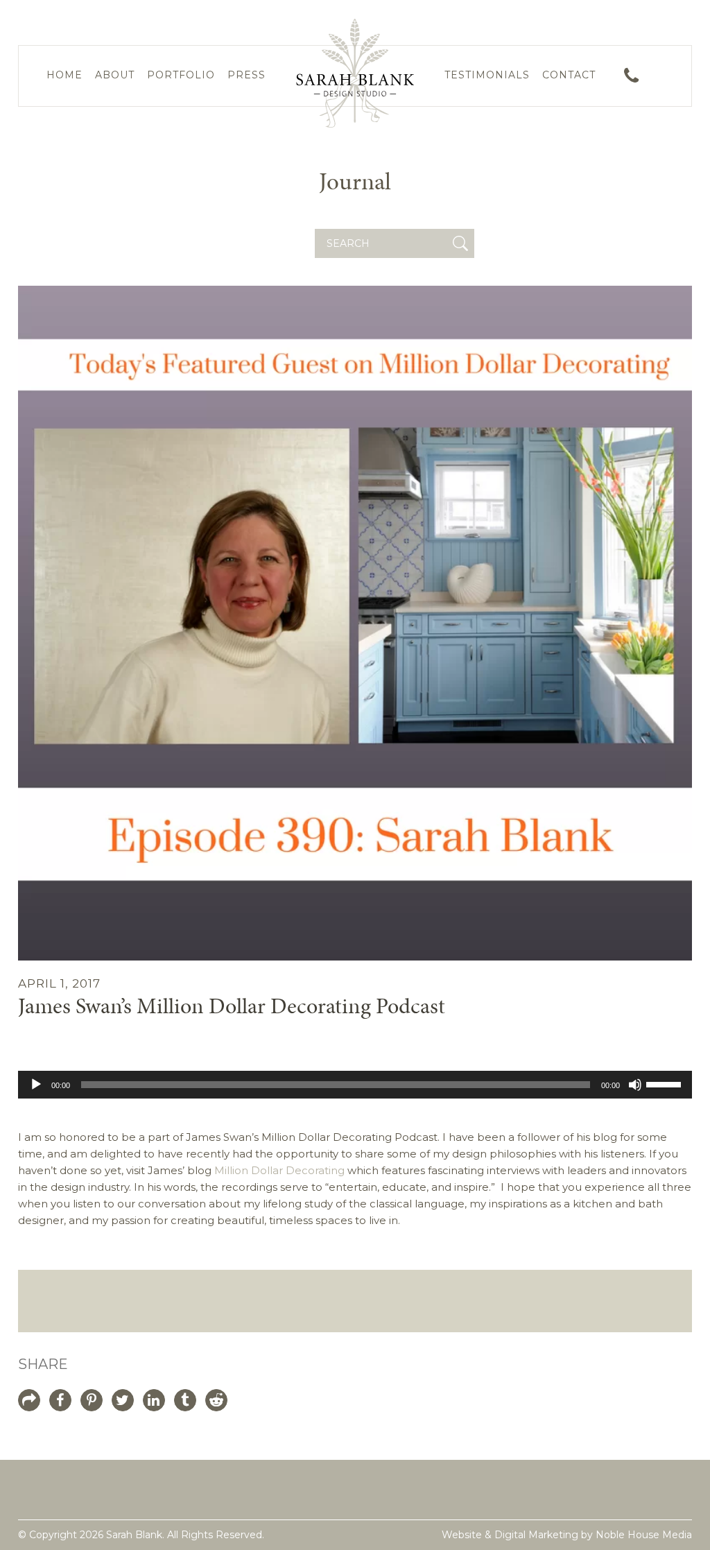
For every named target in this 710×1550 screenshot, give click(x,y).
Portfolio (181, 75)
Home (64, 75)
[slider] (665, 1083)
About (115, 75)
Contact (569, 75)
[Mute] (635, 1085)
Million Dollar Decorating (279, 1170)
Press (246, 75)
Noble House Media (644, 1535)
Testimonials (487, 75)
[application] (355, 1085)
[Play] (36, 1085)
